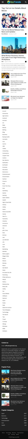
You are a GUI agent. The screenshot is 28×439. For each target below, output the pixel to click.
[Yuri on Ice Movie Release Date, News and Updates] (14, 20)
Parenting (5, 275)
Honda (4, 214)
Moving (4, 263)
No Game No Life (6, 272)
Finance (4, 181)
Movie (4, 258)
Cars (3, 141)
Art (3, 123)
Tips (3, 317)
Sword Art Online (6, 307)
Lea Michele (5, 239)
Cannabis (4, 139)
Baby (3, 125)
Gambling (5, 190)
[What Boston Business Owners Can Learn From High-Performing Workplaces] (14, 45)
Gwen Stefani (5, 197)
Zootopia (4, 331)
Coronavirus (5, 153)
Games (4, 193)
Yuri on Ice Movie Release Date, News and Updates (13, 31)
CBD (3, 146)
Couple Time (5, 155)
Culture (4, 158)
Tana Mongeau (6, 310)
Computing (5, 151)
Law (3, 237)
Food (3, 183)
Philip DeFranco (6, 277)
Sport (3, 300)
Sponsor (4, 298)
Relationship (5, 284)
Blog (3, 132)
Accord (4, 111)
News (3, 270)
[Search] (26, 2)
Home (3, 5)
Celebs (4, 148)
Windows (4, 326)
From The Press (6, 186)
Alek (3, 61)
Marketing (5, 249)
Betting (4, 130)
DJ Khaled (5, 165)
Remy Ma (4, 286)
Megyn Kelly (5, 256)
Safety (4, 289)
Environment (5, 176)
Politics (4, 282)
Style (3, 305)
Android (4, 118)
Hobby (4, 207)
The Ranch (5, 314)
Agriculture (5, 116)
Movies (4, 261)
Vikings (4, 324)
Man (3, 246)
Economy (4, 167)
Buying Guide (5, 137)
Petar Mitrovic (5, 33)
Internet (4, 225)
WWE (3, 328)
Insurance (5, 223)
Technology (5, 312)
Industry (4, 221)
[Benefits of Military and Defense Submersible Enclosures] (5, 91)
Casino (4, 144)
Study (3, 303)
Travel (4, 319)
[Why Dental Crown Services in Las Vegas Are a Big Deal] (5, 98)
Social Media (5, 293)
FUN (3, 188)
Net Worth (5, 268)
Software (4, 296)
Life (3, 242)
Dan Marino (5, 160)
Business (4, 134)
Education (5, 169)
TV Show (4, 321)
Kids (3, 232)
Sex (3, 291)
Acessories (5, 113)
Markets (4, 251)
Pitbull (4, 279)
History (4, 204)
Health (4, 200)
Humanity (5, 218)
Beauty (4, 127)
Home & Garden (6, 211)
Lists (3, 244)
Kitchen (4, 235)
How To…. (4, 216)
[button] (2, 2)
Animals (4, 120)
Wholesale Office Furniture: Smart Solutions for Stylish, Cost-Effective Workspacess (18, 82)
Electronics (5, 172)
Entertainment (6, 174)
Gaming (4, 195)
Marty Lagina (5, 253)
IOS (3, 228)
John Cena (5, 230)
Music (4, 265)
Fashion (4, 179)
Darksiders (5, 162)
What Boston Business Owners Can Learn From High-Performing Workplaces (13, 57)
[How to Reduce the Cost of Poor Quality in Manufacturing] (5, 75)
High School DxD (6, 202)
